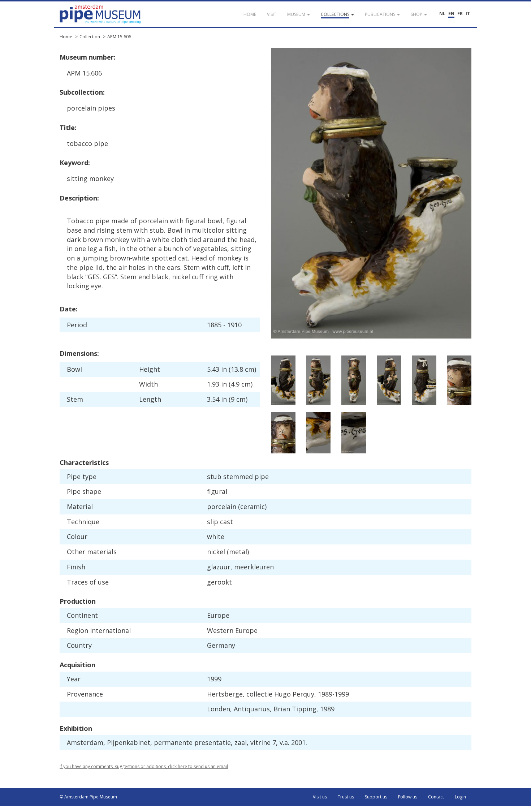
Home (66, 37)
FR (460, 13)
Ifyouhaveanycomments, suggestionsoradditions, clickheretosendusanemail (144, 766)
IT (468, 13)
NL (442, 13)
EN (451, 13)
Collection (89, 37)
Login (460, 797)
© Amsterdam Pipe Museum (88, 797)
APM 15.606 (119, 37)
